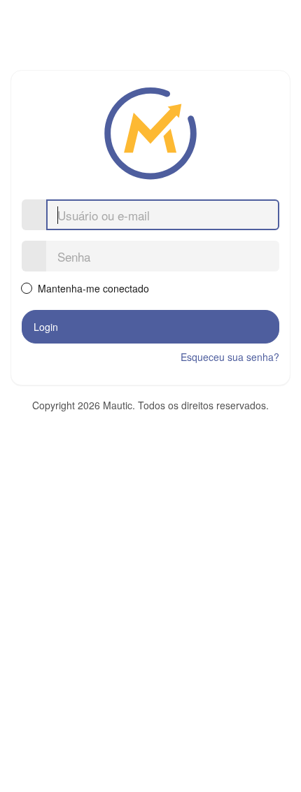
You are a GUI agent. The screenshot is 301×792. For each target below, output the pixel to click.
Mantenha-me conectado (92, 288)
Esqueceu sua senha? (230, 357)
